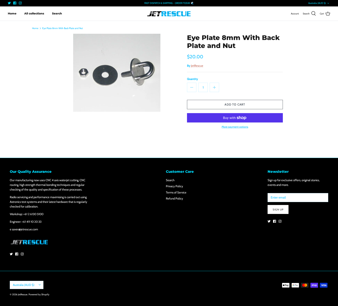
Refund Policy (174, 198)
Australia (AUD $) (317, 3)
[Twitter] (9, 3)
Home (12, 13)
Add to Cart (235, 104)
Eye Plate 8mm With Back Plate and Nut (62, 28)
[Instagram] (20, 3)
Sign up (278, 209)
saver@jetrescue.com (25, 229)
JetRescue (197, 65)
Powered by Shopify (39, 294)
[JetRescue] (169, 13)
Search (57, 13)
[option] (116, 73)
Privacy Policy (174, 186)
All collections (34, 13)
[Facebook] (14, 3)
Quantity (192, 79)
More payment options (235, 127)
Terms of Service (176, 192)
